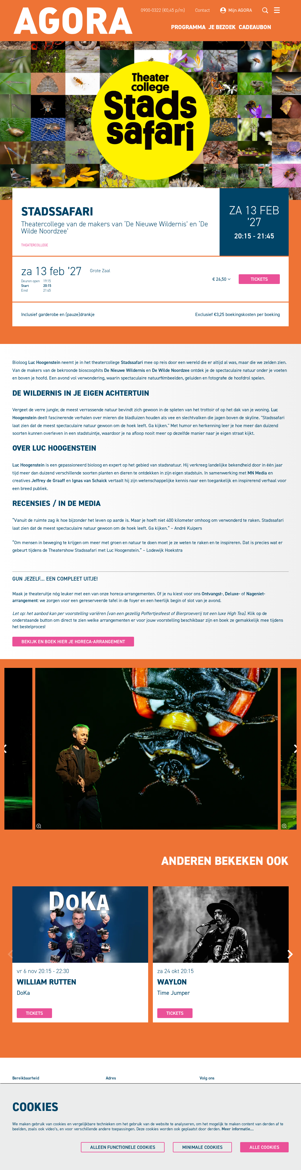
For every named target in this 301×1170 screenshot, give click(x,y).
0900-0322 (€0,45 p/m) (163, 10)
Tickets (34, 1013)
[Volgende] (290, 954)
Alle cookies (264, 1147)
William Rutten (46, 982)
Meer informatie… (238, 1129)
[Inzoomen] (38, 826)
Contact (202, 10)
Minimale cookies (202, 1147)
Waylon (172, 982)
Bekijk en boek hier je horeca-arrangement (73, 642)
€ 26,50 (220, 279)
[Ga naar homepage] (73, 20)
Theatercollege (34, 245)
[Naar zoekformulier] (265, 10)
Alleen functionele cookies (122, 1147)
